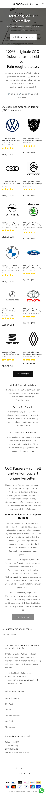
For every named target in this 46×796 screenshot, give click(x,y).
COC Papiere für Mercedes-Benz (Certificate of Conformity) (11, 311)
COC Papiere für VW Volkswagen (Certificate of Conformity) (11, 140)
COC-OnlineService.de (20, 791)
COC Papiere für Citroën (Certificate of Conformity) (32, 183)
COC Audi (9, 704)
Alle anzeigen (23, 373)
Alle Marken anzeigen (23, 37)
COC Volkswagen (12, 698)
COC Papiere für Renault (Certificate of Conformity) (32, 353)
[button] (3, 4)
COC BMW (9, 709)
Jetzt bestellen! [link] (23, 617)
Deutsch (22, 773)
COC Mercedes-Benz (13, 715)
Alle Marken (10, 727)
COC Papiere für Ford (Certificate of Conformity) (32, 267)
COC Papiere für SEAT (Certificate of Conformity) (11, 353)
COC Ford (9, 721)
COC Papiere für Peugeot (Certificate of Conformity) (32, 139)
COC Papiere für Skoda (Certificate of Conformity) (32, 224)
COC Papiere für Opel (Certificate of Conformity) (11, 224)
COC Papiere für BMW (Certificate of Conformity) (11, 267)
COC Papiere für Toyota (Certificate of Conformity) (32, 310)
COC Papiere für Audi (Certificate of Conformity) (11, 183)
